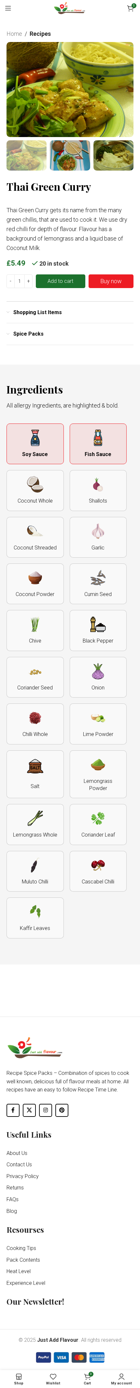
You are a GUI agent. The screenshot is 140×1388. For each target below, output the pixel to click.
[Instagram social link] (45, 1110)
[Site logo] (70, 7)
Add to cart (60, 281)
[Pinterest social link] (61, 1110)
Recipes (40, 33)
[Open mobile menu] (8, 8)
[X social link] (29, 1110)
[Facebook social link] (13, 1110)
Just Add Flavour (57, 1340)
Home (14, 33)
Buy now (111, 281)
